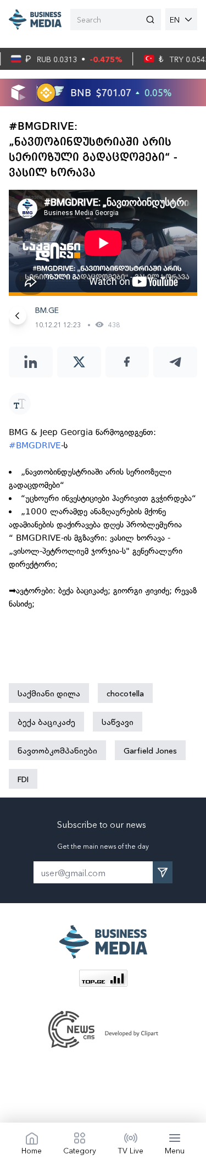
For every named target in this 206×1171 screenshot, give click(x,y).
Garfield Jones (150, 750)
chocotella (125, 693)
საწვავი (117, 721)
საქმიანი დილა (49, 693)
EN (175, 19)
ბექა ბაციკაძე (46, 721)
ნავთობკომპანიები (57, 750)
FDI (23, 778)
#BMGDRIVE (35, 445)
